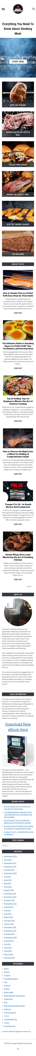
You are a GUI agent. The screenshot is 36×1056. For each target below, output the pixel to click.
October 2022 (9, 870)
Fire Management (11, 979)
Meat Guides (9, 992)
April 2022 (8, 887)
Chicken (7, 975)
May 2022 (7, 883)
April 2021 (8, 914)
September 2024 (10, 856)
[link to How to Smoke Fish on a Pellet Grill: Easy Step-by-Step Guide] (18, 280)
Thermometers (10, 1013)
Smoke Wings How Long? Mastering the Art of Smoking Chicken (18, 557)
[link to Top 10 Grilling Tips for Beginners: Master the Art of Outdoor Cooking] (18, 385)
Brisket (7, 972)
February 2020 (9, 958)
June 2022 (8, 880)
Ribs (5, 1002)
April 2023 (8, 860)
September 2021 (10, 904)
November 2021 (10, 897)
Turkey (6, 1023)
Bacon (6, 969)
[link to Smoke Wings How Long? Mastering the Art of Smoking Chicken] (18, 541)
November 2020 (10, 931)
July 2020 (7, 944)
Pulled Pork (8, 999)
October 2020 (9, 934)
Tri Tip (6, 1016)
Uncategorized (9, 1026)
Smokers (7, 1009)
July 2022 (7, 877)
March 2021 (8, 917)
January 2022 (9, 890)
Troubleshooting (10, 1019)
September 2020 (10, 937)
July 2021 (7, 910)
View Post (18, 313)
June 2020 (8, 948)
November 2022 (10, 866)
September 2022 (10, 873)
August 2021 (8, 907)
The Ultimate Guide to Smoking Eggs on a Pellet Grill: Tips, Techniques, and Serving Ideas (18, 346)
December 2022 (10, 863)
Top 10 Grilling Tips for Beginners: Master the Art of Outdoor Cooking (18, 401)
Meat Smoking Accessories (14, 996)
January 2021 (9, 924)
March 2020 (8, 954)
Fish (5, 982)
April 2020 (8, 951)
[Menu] (3, 9)
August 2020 (9, 941)
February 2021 (9, 921)
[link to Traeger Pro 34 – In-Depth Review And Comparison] (18, 491)
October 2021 (9, 900)
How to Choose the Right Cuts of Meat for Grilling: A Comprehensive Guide (18, 454)
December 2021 (10, 894)
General (7, 986)
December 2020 (10, 927)
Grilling (6, 989)
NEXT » (29, 587)
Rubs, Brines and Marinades (14, 1006)
